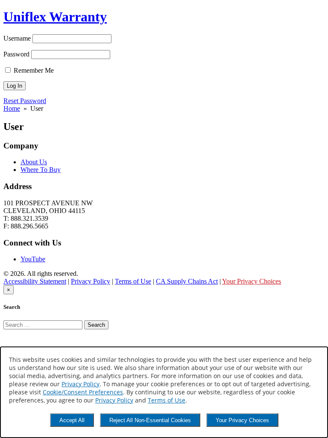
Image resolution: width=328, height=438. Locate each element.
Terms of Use (166, 400)
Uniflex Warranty (55, 16)
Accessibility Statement (34, 281)
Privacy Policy (81, 384)
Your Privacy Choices (242, 420)
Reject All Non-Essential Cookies (150, 420)
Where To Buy (40, 169)
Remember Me (33, 70)
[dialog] (164, 392)
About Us (33, 162)
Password (16, 54)
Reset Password (24, 100)
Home (11, 108)
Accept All (72, 420)
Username (17, 38)
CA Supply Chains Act (187, 281)
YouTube (32, 259)
